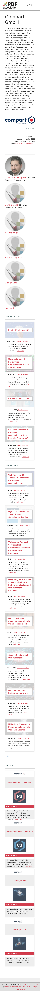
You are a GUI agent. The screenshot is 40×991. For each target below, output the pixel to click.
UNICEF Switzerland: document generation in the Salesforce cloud (19, 621)
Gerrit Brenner (12, 205)
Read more (20, 351)
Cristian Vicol (11, 282)
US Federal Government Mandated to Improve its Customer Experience (19, 727)
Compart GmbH (19, 490)
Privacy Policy (27, 984)
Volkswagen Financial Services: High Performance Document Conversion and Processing (19, 547)
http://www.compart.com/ (24, 143)
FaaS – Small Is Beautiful (19, 330)
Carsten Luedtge (22, 374)
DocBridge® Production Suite (19, 782)
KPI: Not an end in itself (18, 398)
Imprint (35, 984)
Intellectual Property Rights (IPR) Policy (17, 986)
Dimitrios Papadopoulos (16, 177)
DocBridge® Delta (20, 881)
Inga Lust (9, 308)
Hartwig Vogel (11, 232)
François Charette (22, 341)
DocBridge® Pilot (19, 930)
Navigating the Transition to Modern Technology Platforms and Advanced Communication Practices (19, 585)
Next (8, 756)
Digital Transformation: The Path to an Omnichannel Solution (18, 514)
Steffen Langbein (13, 257)
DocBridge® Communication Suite (20, 832)
